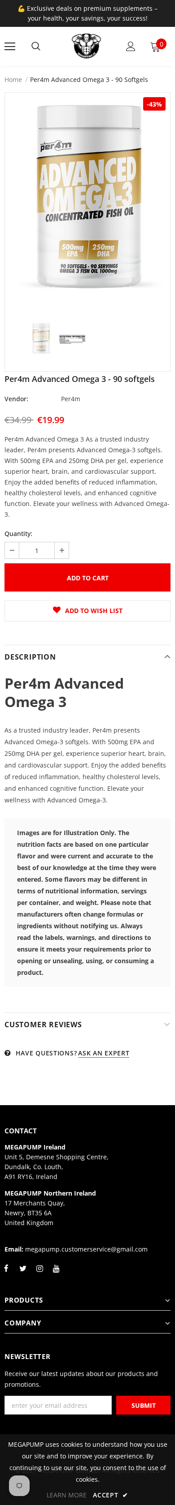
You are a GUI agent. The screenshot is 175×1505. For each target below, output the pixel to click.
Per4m (70, 398)
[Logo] (86, 46)
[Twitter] (23, 1273)
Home (13, 79)
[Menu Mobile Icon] (9, 46)
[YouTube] (56, 1273)
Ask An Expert (103, 1053)
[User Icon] (131, 46)
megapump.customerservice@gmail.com (86, 1249)
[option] (87, 203)
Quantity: (18, 533)
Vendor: (16, 398)
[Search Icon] (35, 46)
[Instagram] (39, 1273)
